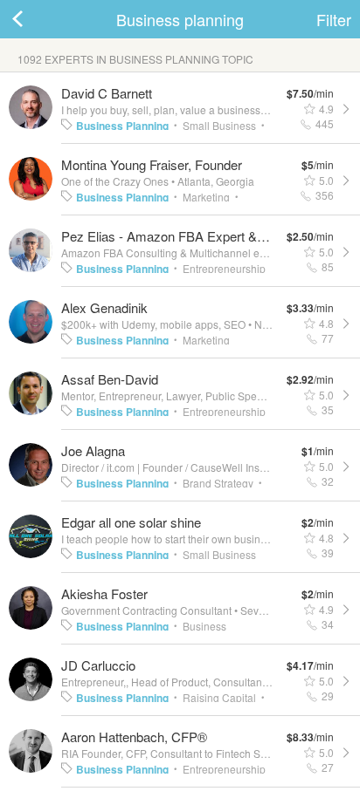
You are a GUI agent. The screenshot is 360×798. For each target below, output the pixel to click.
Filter (333, 19)
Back (35, 19)
